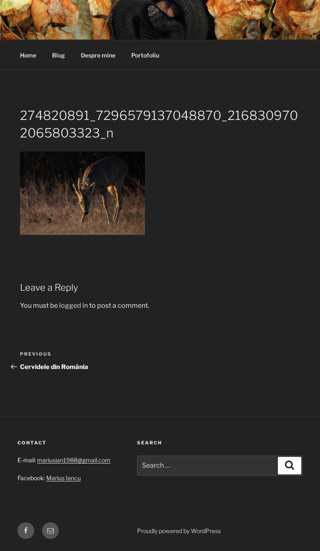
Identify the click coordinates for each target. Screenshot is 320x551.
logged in (73, 305)
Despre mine (98, 55)
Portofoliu (145, 55)
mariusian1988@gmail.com (73, 460)
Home (28, 55)
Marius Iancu (63, 477)
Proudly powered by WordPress (179, 530)
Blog (58, 55)
